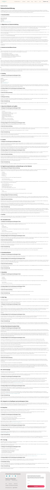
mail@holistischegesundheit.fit (7, 21)
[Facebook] (15, 476)
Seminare (24, 1)
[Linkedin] (9, 476)
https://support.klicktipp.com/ (36, 310)
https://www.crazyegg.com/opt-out (32, 455)
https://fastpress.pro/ (5, 83)
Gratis (35, 1)
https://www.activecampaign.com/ (18, 382)
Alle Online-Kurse (17, 1)
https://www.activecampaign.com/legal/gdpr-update (12, 393)
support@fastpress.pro (6, 82)
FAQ (40, 1)
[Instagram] (12, 476)
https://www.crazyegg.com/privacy (41, 454)
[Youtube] (6, 476)
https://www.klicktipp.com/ (26, 310)
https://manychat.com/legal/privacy (5, 432)
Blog (32, 1)
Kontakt (28, 1)
